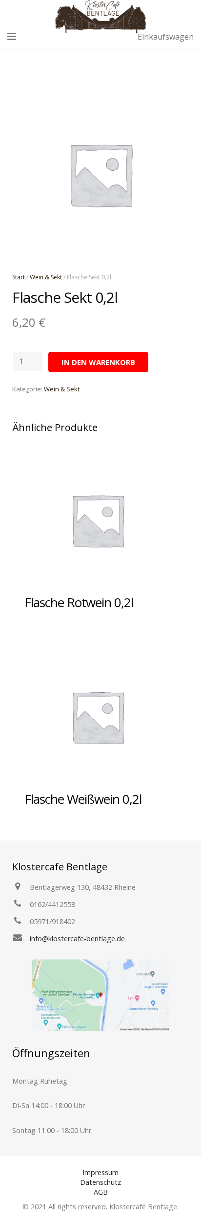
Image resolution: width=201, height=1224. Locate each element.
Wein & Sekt (46, 277)
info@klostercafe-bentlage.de (77, 938)
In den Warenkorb (98, 362)
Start (18, 277)
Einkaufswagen (166, 36)
